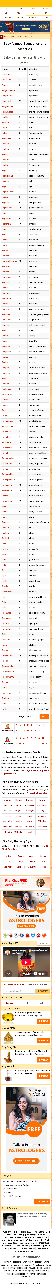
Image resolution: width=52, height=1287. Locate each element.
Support (32, 1251)
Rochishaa (7, 629)
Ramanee (6, 266)
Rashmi (5, 383)
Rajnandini (6, 224)
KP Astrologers (34, 1274)
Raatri (4, 128)
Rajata (5, 197)
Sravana (18, 826)
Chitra (18, 816)
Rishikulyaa (7, 591)
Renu (4, 517)
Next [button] (44, 716)
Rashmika (6, 389)
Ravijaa (5, 495)
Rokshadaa (7, 639)
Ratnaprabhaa (8, 479)
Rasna (5, 405)
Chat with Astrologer (32, 1262)
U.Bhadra (18, 832)
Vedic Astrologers (24, 1271)
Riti (3, 597)
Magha (18, 810)
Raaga (5, 85)
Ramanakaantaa (9, 261)
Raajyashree (7, 106)
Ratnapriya (7, 485)
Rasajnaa (6, 373)
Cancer (45, 9)
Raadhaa (6, 74)
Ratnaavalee (7, 426)
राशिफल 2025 (44, 1243)
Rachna (5, 149)
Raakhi (5, 117)
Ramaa (5, 250)
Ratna (4, 415)
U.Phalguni (41, 810)
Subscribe (44, 943)
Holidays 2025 (24, 1232)
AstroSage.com (38, 1283)
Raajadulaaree (8, 90)
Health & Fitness (13, 1196)
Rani (4, 330)
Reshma (5, 533)
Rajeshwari (7, 207)
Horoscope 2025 (9, 1243)
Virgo (19, 13)
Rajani (4, 186)
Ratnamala (7, 463)
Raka (4, 234)
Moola (29, 821)
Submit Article (21, 1246)
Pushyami (41, 805)
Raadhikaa (6, 80)
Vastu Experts (40, 1271)
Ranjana (5, 341)
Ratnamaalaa (8, 458)
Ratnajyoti (6, 442)
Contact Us (36, 1246)
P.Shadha (42, 821)
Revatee (5, 549)
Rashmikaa (7, 394)
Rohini (4, 634)
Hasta (8, 816)
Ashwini (7, 800)
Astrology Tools (27, 1243)
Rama (4, 245)
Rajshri (5, 229)
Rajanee (5, 181)
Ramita (5, 288)
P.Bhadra (8, 832)
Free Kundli (42, 1237)
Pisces (43, 867)
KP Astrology (32, 1240)
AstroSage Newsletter (13, 984)
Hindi (26, 1003)
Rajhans (5, 213)
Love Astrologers (34, 1268)
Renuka (5, 522)
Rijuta (4, 575)
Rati (4, 410)
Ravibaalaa (7, 490)
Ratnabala (6, 431)
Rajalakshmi (7, 176)
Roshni (5, 682)
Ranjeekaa (6, 352)
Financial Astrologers (15, 1274)
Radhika (5, 159)
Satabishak (42, 826)
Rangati (5, 325)
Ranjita (5, 362)
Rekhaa (5, 511)
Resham (5, 527)
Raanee (5, 122)
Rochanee (6, 618)
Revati (5, 554)
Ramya (5, 303)
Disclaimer (9, 1237)
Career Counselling (15, 1235)
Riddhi (4, 559)
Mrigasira (8, 805)
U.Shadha (7, 826)
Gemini (32, 9)
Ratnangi (6, 469)
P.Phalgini (30, 810)
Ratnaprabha (8, 474)
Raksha (5, 240)
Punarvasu (29, 805)
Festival (42, 1003)
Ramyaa (5, 309)
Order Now (42, 1202)
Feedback (6, 1246)
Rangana (6, 314)
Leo (6, 13)
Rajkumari (6, 218)
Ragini (4, 170)
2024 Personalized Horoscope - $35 (22, 1181)
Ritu (4, 607)
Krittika (29, 800)
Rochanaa (6, 613)
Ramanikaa (7, 277)
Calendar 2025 (41, 1232)
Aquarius (32, 867)
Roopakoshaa (8, 666)
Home (5, 36)
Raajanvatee (7, 101)
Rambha (5, 282)
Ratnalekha (7, 447)
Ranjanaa (6, 346)
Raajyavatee (7, 112)
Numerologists (18, 1268)
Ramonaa (6, 298)
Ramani (5, 271)
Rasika (5, 399)
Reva (4, 543)
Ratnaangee (7, 421)
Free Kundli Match (25, 1237)
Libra (32, 13)
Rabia (4, 133)
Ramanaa (6, 255)
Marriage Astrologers (35, 1265)
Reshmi (5, 538)
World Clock (9, 1232)
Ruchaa (5, 698)
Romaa (5, 650)
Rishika (5, 586)
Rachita (5, 144)
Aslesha (7, 810)
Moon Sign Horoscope (12, 1240)
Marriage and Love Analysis (18, 1185)
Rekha (4, 506)
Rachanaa (6, 138)
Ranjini (5, 357)
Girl (26, 36)
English (9, 1003)
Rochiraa (6, 623)
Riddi (4, 565)
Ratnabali (6, 437)
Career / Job (11, 1189)
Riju (3, 570)
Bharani (18, 800)
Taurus (19, 9)
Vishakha (42, 816)
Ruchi (4, 703)
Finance (9, 1192)
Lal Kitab (45, 1240)
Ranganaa (6, 319)
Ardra (18, 805)
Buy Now (43, 1021)
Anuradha (7, 821)
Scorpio (45, 13)
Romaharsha (8, 655)
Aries (6, 9)
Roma (4, 645)
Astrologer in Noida (36, 1235)
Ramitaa (6, 293)
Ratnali (5, 453)
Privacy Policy (28, 1248)
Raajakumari (7, 95)
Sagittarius (9, 867)
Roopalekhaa (8, 671)
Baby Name (16, 36)
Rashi (4, 378)
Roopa (5, 661)
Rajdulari (6, 202)
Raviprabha (7, 501)
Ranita (5, 335)
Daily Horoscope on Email (39, 984)
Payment (14, 1248)
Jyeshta (18, 821)
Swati (29, 816)
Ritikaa (5, 602)
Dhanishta (29, 826)
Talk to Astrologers (12, 1262)
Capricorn (21, 867)
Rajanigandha (8, 192)
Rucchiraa (6, 693)
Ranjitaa (5, 367)
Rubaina (5, 687)
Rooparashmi (8, 677)
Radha (5, 154)
